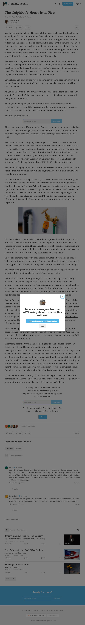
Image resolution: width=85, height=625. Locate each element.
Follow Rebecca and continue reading (42, 321)
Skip (42, 326)
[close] (62, 296)
